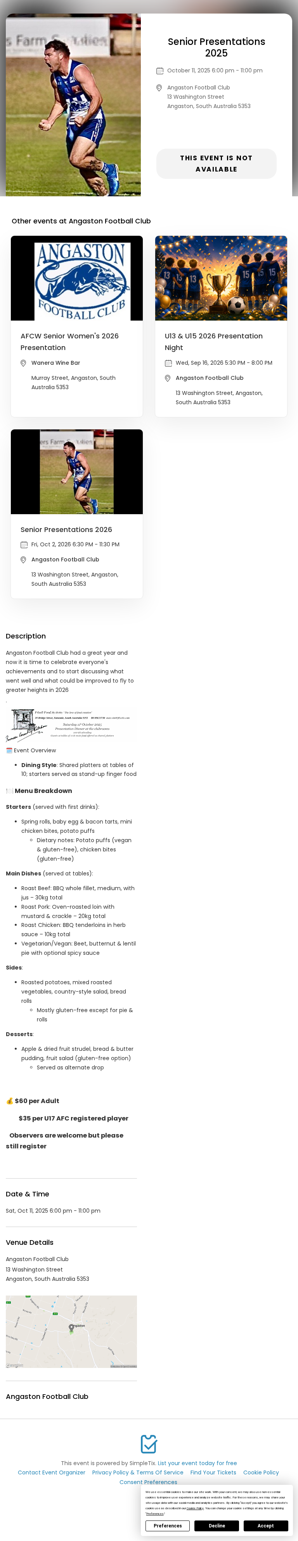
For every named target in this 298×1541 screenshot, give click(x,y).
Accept (266, 1526)
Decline (217, 1526)
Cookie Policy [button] (195, 1508)
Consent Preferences (148, 1482)
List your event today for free (197, 1463)
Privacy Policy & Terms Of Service (138, 1472)
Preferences (168, 1526)
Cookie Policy (261, 1472)
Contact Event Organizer (51, 1472)
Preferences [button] (155, 1513)
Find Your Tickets (213, 1472)
